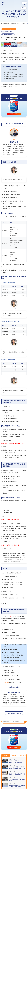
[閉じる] (26, 997)
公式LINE (6, 682)
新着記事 (6, 755)
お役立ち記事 (7, 23)
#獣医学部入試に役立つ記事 (9, 29)
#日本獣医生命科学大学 (8, 34)
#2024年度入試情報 (7, 31)
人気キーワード (22, 755)
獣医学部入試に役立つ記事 (18, 23)
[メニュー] (24, 3)
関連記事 (14, 755)
